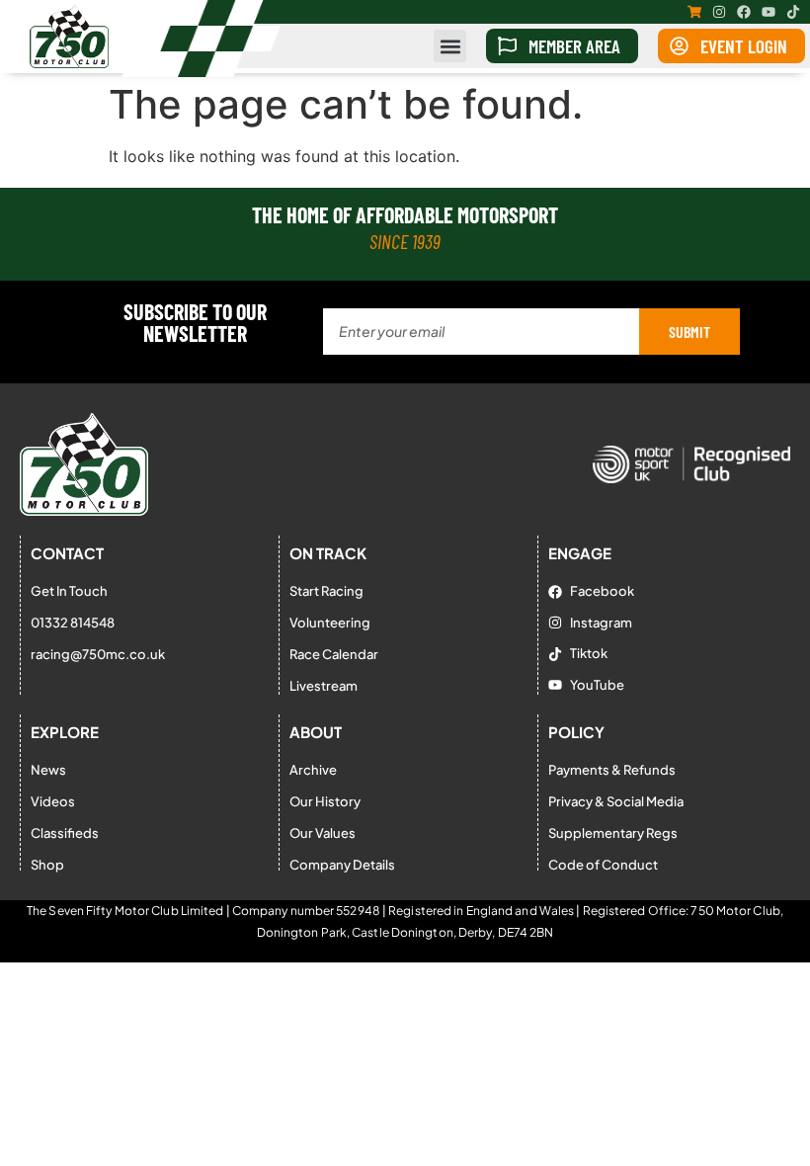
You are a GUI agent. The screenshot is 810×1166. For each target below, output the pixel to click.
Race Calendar (333, 654)
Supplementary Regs (613, 833)
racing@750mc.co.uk (98, 654)
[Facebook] (744, 12)
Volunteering (329, 622)
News (48, 770)
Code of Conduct (603, 865)
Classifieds (65, 833)
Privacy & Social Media (616, 801)
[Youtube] (768, 12)
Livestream (323, 686)
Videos (53, 801)
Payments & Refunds (612, 770)
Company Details (342, 865)
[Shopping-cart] (694, 12)
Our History (325, 801)
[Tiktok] (793, 12)
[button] (450, 46)
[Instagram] (719, 12)
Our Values (322, 833)
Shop (47, 865)
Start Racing (326, 591)
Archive (313, 770)
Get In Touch (69, 591)
